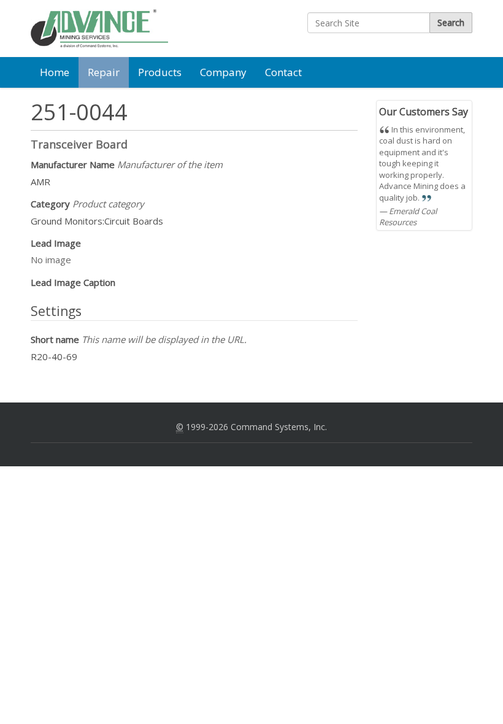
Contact (283, 72)
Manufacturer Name (127, 164)
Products (160, 72)
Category (87, 204)
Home (54, 72)
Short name (139, 339)
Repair (104, 72)
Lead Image (56, 243)
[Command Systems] (99, 28)
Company (223, 72)
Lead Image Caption (73, 282)
